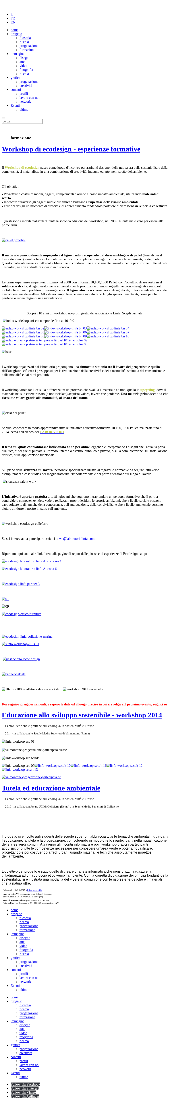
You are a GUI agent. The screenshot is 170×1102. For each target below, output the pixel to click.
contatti (16, 89)
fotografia (26, 70)
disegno (24, 58)
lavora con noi (29, 97)
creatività (25, 85)
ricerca (24, 42)
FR (13, 18)
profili (23, 93)
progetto (16, 34)
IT (12, 14)
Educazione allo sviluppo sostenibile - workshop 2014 (82, 715)
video (23, 66)
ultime (23, 109)
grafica (15, 77)
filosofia (25, 38)
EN (13, 22)
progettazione (28, 46)
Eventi (15, 105)
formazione (27, 50)
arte (22, 62)
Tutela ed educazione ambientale (51, 788)
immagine (17, 54)
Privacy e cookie (34, 890)
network (25, 101)
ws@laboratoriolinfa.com (77, 538)
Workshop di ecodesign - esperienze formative (71, 149)
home (14, 30)
